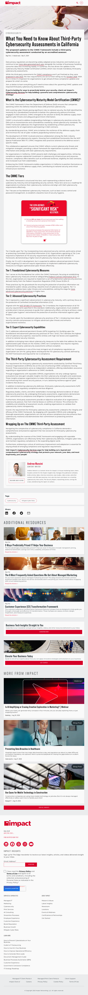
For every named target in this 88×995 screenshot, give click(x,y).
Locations (45, 909)
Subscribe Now (43, 632)
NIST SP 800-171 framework (31, 306)
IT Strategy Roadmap (11, 968)
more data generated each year (31, 64)
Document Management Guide (15, 957)
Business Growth (10, 927)
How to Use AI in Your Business (15, 948)
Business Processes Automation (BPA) (17, 960)
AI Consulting (8, 912)
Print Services (8, 909)
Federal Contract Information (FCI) (62, 277)
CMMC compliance (44, 74)
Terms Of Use (74, 982)
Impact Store (14, 982)
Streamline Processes (11, 915)
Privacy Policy (42, 982)
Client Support (70, 978)
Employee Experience (12, 918)
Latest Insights (47, 903)
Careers (29, 982)
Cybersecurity (11, 500)
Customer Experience (11, 921)
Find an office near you (11, 837)
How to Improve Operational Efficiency (17, 951)
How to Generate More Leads (14, 954)
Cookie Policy (58, 982)
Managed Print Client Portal (47, 978)
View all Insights (44, 807)
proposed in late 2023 (14, 77)
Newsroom (46, 906)
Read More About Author (16, 480)
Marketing (7, 903)
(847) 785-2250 (8, 833)
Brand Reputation (10, 924)
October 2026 (71, 77)
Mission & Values (47, 900)
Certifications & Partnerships (52, 915)
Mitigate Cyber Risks (28, 500)
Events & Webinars (48, 912)
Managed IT (8, 900)
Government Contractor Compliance (17, 966)
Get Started (44, 663)
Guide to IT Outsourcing (12, 945)
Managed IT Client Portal (21, 978)
